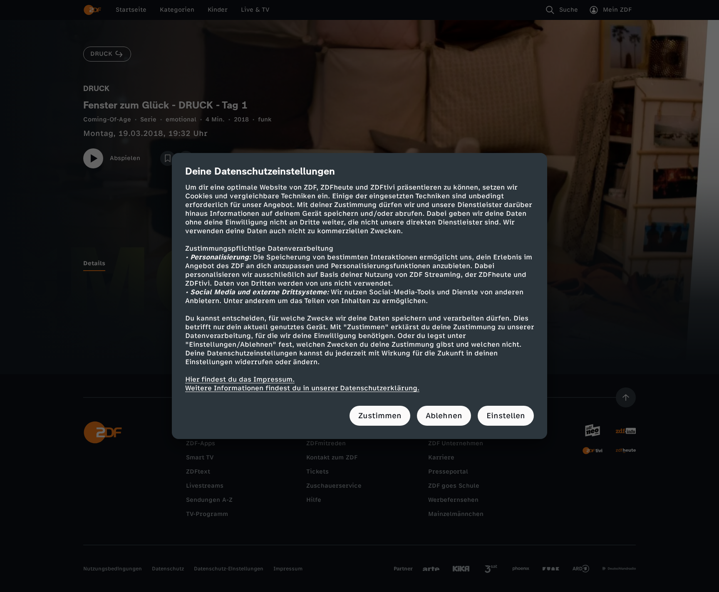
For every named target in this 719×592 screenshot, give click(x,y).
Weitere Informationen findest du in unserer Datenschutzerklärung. (302, 388)
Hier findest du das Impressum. (240, 379)
